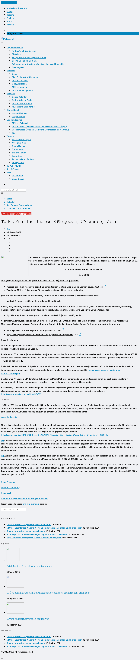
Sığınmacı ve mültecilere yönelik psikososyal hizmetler (38, 64)
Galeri (9, 172)
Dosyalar (11, 93)
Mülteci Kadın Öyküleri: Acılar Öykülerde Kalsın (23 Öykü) (39, 126)
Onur (9, 229)
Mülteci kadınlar (20, 87)
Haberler (11, 70)
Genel (14, 73)
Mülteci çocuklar (20, 80)
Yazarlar (10, 136)
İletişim (10, 14)
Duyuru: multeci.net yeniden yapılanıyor (26, 531)
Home (9, 198)
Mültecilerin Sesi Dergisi (23, 106)
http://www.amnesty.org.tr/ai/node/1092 (21, 394)
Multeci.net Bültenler (22, 103)
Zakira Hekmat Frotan (23, 159)
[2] (2, 440)
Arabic (10, 21)
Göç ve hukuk (18, 116)
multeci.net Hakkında (17, 8)
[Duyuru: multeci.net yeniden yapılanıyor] (15, 612)
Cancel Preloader (9, 2)
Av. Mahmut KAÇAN (21, 139)
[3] (2, 455)
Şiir (13, 133)
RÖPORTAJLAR (14, 165)
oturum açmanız (31, 503)
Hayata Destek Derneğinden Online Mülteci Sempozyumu (34, 537)
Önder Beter (18, 149)
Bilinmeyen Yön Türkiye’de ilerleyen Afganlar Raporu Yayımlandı (37, 534)
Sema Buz (17, 156)
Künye (9, 11)
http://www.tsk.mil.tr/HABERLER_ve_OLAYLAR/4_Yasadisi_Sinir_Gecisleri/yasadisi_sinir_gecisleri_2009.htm (55, 435)
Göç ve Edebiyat (14, 119)
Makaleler (16, 54)
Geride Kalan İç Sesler (22, 100)
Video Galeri (18, 179)
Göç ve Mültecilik (15, 47)
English (10, 18)
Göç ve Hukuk (13, 110)
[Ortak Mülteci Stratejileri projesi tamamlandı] (13, 560)
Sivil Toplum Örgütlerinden (25, 77)
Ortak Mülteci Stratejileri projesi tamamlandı (29, 524)
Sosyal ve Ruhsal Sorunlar (24, 60)
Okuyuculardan (19, 83)
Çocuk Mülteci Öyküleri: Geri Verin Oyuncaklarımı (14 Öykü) (40, 129)
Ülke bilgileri (18, 67)
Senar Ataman (19, 152)
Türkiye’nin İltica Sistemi (24, 51)
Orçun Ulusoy (18, 146)
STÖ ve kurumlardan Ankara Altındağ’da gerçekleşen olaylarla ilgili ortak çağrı (44, 527)
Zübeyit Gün (18, 162)
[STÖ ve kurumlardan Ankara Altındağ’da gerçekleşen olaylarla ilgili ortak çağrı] (15, 586)
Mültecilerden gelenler (22, 90)
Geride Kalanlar (19, 96)
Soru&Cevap (12, 169)
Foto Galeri (17, 175)
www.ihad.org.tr (9, 417)
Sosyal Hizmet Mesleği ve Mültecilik (29, 57)
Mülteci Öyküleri (20, 123)
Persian (10, 24)
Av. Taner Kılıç (19, 142)
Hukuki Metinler (19, 113)
